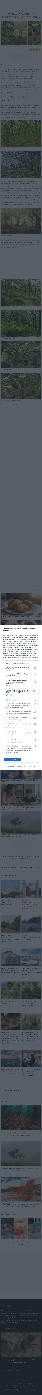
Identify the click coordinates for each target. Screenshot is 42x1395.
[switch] (34, 668)
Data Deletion (10, 766)
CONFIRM (12, 759)
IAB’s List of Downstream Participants (23, 657)
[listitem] (21, 663)
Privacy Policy (32, 766)
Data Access (21, 766)
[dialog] (21, 697)
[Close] (38, 629)
